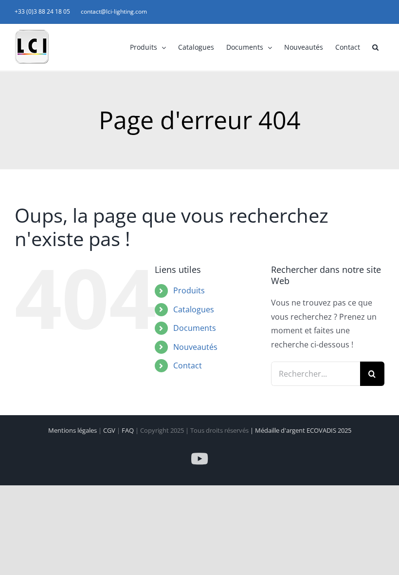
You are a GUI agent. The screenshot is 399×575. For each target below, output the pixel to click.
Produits (189, 290)
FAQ (128, 430)
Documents (194, 328)
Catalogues (193, 309)
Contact (187, 365)
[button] (375, 47)
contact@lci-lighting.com (114, 11)
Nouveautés (195, 347)
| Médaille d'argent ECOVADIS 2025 (300, 430)
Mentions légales (73, 430)
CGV (110, 430)
